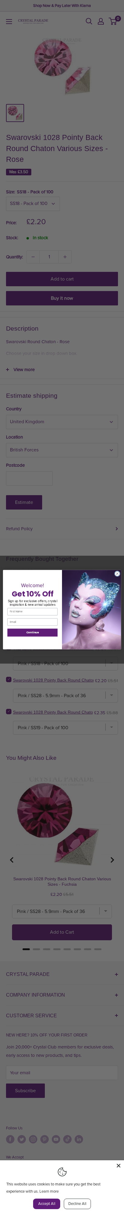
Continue (32, 632)
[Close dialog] (117, 573)
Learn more (49, 1191)
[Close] (119, 1166)
